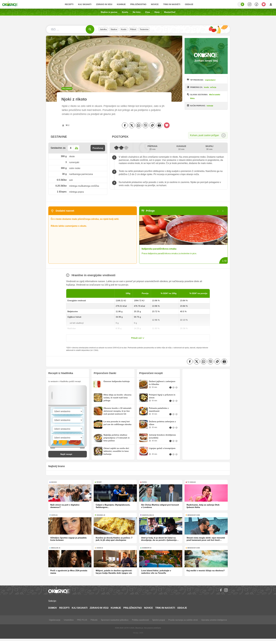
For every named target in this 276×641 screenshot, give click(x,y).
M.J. (68, 125)
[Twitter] (132, 125)
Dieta (157, 12)
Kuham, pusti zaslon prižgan (204, 135)
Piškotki (94, 620)
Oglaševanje (54, 620)
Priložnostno (138, 4)
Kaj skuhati (84, 4)
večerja (213, 87)
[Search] (249, 4)
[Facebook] (125, 125)
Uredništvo (69, 620)
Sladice (114, 29)
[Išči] (90, 29)
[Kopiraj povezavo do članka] (152, 125)
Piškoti (133, 29)
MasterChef (169, 12)
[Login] (271, 4)
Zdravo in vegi (104, 4)
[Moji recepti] (264, 4)
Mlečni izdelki (214, 95)
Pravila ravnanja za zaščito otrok (183, 620)
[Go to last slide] (217, 211)
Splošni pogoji (158, 620)
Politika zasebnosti (140, 620)
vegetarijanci (210, 80)
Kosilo (125, 12)
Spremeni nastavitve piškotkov (115, 620)
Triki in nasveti (171, 4)
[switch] (240, 4)
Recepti (69, 4)
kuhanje (210, 106)
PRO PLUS (82, 620)
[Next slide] (223, 211)
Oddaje (189, 4)
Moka (192, 98)
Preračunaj (98, 148)
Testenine (144, 29)
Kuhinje (121, 4)
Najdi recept (66, 454)
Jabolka (103, 29)
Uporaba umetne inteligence (214, 620)
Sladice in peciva (109, 12)
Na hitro (137, 12)
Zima (147, 12)
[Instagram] (226, 590)
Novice (155, 4)
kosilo (206, 87)
